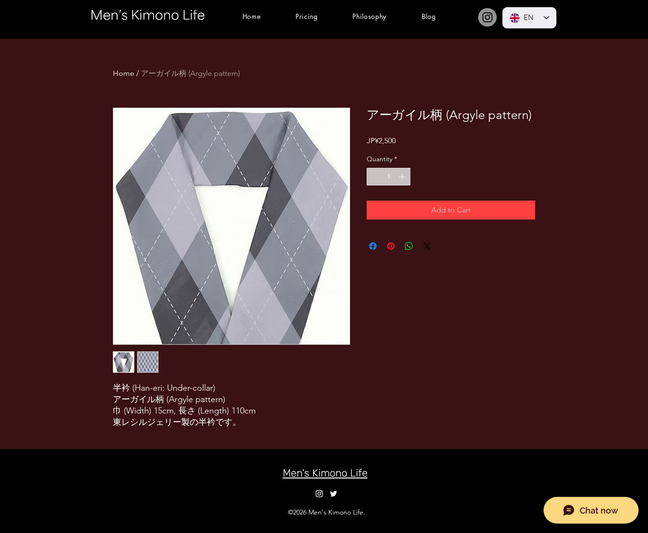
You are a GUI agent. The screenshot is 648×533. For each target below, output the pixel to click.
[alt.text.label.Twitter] (333, 493)
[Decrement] (374, 176)
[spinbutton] (388, 176)
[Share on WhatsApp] (409, 246)
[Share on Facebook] (373, 246)
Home (123, 73)
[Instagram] (487, 17)
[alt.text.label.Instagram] (319, 493)
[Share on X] (427, 246)
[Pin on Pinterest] (391, 246)
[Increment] (403, 176)
